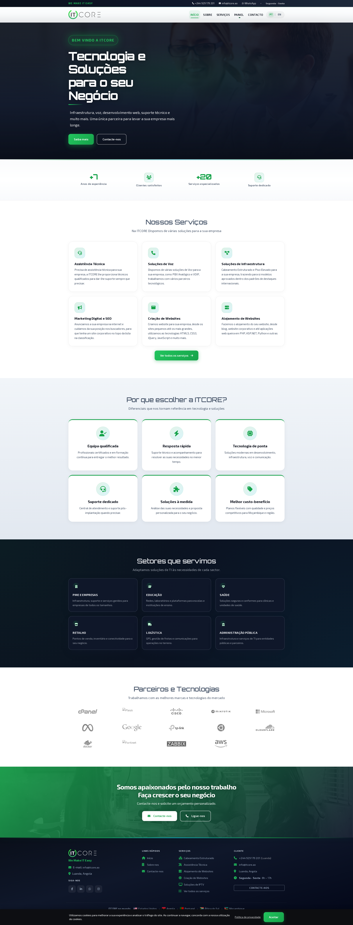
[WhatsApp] (89, 889)
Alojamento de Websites (198, 871)
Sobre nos (153, 864)
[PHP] (176, 744)
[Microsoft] (265, 711)
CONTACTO (255, 14)
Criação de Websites (196, 877)
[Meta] (88, 728)
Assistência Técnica (195, 864)
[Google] (132, 728)
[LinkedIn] (81, 889)
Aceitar (273, 917)
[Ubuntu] (221, 728)
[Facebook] (72, 889)
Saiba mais (81, 139)
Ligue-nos (198, 816)
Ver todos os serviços (174, 355)
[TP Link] (176, 728)
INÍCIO (194, 14)
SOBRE (207, 14)
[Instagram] (98, 889)
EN (279, 14)
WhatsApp (250, 3)
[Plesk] (132, 711)
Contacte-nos (112, 139)
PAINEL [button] (239, 14)
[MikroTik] (221, 711)
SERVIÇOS (223, 14)
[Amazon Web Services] (221, 744)
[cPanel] (88, 711)
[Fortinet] (132, 744)
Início (150, 858)
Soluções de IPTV (194, 884)
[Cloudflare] (265, 728)
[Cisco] (176, 711)
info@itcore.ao (230, 3)
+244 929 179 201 (204, 3)
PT (271, 14)
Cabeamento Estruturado (199, 858)
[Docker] (88, 744)
